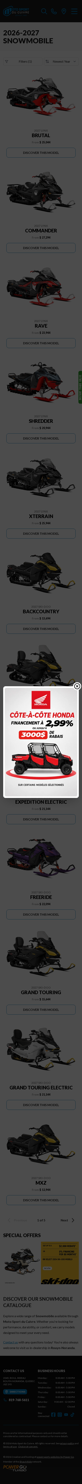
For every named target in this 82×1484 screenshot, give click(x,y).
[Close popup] (77, 686)
